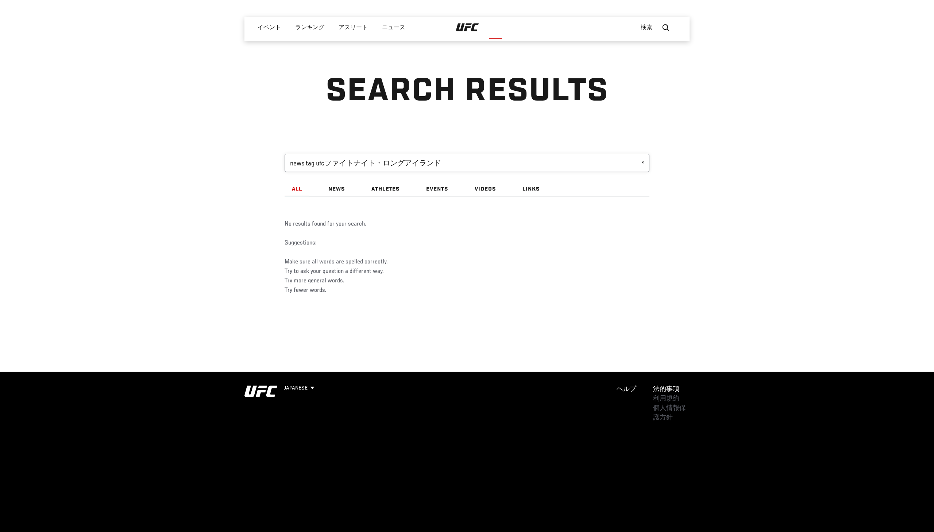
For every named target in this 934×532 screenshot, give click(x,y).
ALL (297, 189)
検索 (647, 28)
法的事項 (666, 389)
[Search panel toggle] (665, 27)
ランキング (309, 28)
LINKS (531, 189)
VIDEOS (485, 189)
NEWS (336, 189)
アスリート (353, 28)
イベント (269, 28)
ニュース (393, 28)
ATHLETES (385, 189)
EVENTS (437, 189)
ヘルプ (626, 389)
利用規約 (666, 399)
